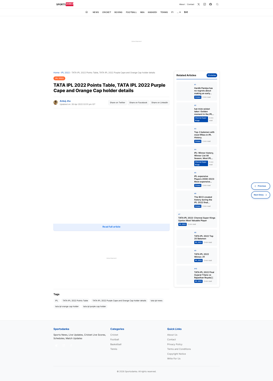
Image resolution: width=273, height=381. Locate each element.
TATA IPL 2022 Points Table (75, 300)
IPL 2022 (65, 72)
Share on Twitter (117, 102)
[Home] (87, 12)
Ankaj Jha (65, 101)
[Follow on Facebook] (71, 345)
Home (56, 72)
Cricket (106, 12)
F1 (172, 12)
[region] (136, 41)
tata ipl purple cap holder (94, 306)
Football (131, 12)
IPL (56, 300)
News (96, 12)
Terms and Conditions (179, 349)
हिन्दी (186, 12)
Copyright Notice (176, 353)
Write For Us (173, 358)
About (182, 4)
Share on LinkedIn (159, 102)
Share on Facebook (138, 102)
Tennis (164, 12)
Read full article (111, 226)
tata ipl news (156, 300)
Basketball (115, 344)
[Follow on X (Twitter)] (56, 345)
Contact (190, 4)
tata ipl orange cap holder (67, 306)
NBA (142, 12)
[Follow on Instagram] (64, 345)
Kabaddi (152, 12)
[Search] (217, 4)
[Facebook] (210, 4)
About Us (172, 334)
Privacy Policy (174, 344)
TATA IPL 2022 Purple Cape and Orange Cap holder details (119, 300)
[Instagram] (204, 4)
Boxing (118, 12)
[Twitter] (199, 4)
